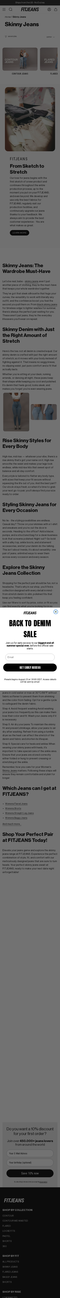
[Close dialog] (56, 612)
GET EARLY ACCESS (30, 667)
